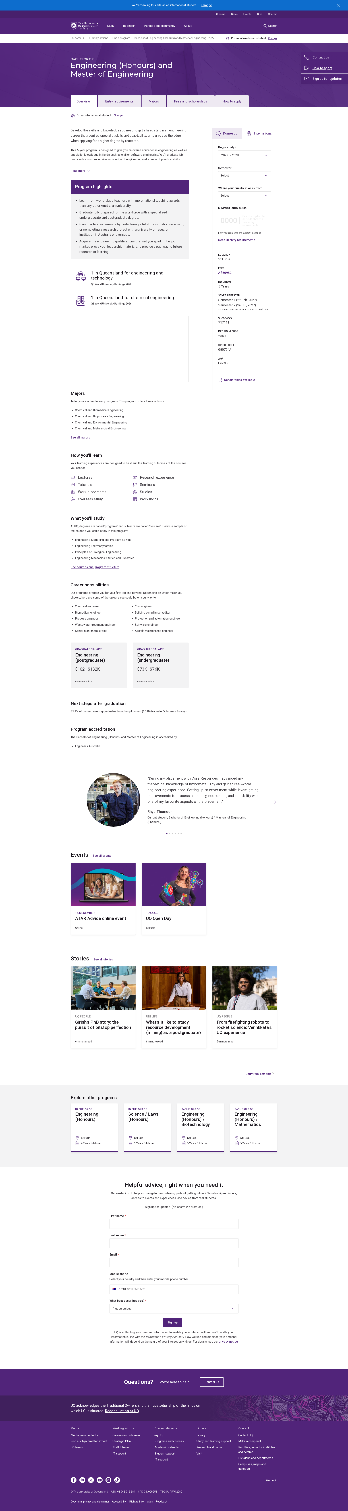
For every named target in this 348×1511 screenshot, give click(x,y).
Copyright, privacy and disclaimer (90, 1501)
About (188, 26)
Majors (154, 101)
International (263, 133)
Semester (224, 168)
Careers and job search (127, 1435)
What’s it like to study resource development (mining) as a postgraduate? (174, 1007)
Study (110, 26)
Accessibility (119, 1501)
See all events (102, 855)
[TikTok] (117, 1480)
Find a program (121, 38)
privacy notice (228, 1341)
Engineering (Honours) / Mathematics (253, 1127)
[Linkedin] (82, 1480)
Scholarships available (239, 380)
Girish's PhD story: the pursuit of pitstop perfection (103, 1007)
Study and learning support (213, 1441)
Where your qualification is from (240, 188)
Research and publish (210, 1447)
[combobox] (244, 175)
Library (200, 1435)
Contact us (211, 1382)
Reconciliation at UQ (122, 1411)
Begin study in (227, 147)
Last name (123, 1235)
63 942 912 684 (126, 1491)
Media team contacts (84, 1435)
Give (259, 14)
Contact (272, 14)
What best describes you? (134, 1300)
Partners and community (159, 26)
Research (129, 26)
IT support (119, 1453)
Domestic (230, 133)
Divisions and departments (255, 1458)
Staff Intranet (121, 1447)
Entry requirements (119, 101)
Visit (199, 1453)
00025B (152, 1491)
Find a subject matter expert (89, 1441)
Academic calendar (166, 1447)
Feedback (161, 1501)
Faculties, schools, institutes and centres (257, 1450)
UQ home (220, 14)
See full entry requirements (236, 240)
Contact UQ (245, 1435)
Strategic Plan (122, 1441)
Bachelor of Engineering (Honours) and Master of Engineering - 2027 (174, 38)
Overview (83, 101)
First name (123, 1216)
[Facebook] (73, 1480)
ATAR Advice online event (103, 899)
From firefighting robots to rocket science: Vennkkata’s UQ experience (244, 1007)
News (234, 14)
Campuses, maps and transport (252, 1466)
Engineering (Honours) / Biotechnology (200, 1127)
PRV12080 (176, 1491)
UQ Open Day (174, 899)
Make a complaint (249, 1441)
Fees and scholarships (190, 101)
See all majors (80, 437)
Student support (164, 1453)
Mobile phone (118, 1274)
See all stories (103, 959)
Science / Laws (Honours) (147, 1127)
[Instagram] (108, 1480)
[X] (91, 1480)
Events (247, 14)
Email (120, 1254)
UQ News (77, 1447)
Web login (271, 1480)
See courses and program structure (95, 567)
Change (206, 5)
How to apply (232, 101)
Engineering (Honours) (94, 1127)
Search (339, 6)
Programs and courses (169, 1441)
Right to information (141, 1501)
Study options (100, 38)
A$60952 (224, 273)
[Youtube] (100, 1480)
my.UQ (158, 1435)
